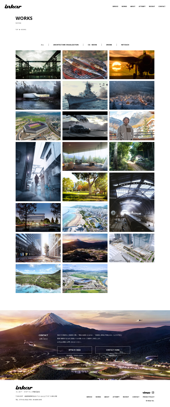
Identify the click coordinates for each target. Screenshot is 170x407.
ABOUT (132, 6)
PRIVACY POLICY (148, 397)
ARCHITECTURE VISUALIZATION (66, 45)
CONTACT (161, 6)
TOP (17, 29)
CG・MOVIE (92, 45)
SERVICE (115, 6)
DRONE (109, 45)
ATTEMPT (142, 6)
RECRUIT (152, 6)
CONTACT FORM (112, 350)
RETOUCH (125, 45)
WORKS (124, 6)
